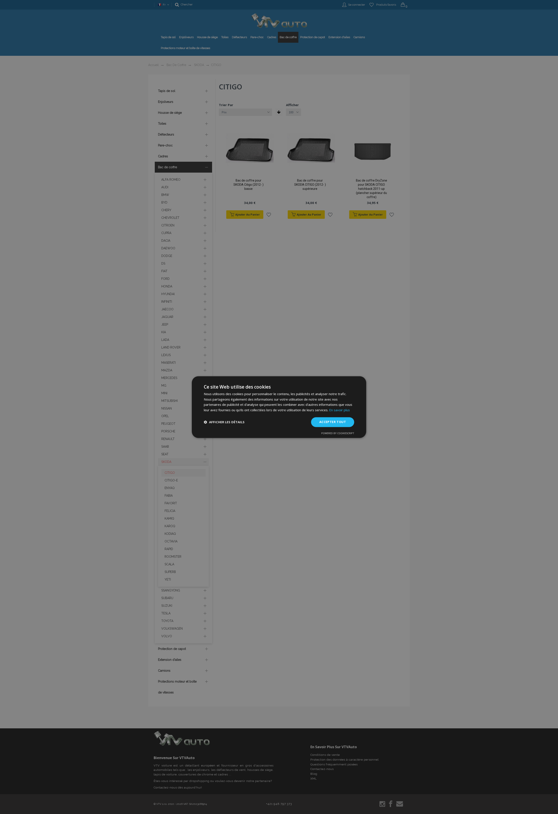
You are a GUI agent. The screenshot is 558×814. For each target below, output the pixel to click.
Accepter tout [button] (332, 422)
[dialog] (279, 407)
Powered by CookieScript (337, 433)
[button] (224, 422)
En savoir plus (339, 410)
